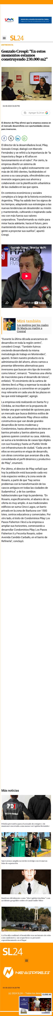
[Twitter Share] (11, 138)
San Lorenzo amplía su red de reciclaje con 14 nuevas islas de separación (24, 862)
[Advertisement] (26, 664)
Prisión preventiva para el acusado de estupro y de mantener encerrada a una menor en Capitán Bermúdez (25, 825)
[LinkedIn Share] (17, 138)
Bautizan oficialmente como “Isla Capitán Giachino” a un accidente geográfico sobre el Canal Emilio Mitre (25, 899)
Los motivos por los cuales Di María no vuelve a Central (32, 328)
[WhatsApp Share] (24, 138)
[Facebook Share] (4, 138)
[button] (4, 38)
